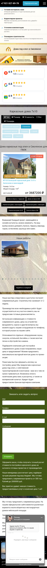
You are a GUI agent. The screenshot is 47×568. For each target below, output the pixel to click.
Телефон (5, 408)
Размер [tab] (16, 117)
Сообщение (6, 426)
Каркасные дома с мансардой (12, 204)
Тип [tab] (7, 117)
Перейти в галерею (23, 288)
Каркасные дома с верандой (35, 204)
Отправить (8, 457)
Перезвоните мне (31, 3)
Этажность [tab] (29, 117)
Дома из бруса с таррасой (15, 199)
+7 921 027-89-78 (10, 3)
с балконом (26, 126)
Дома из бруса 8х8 (34, 199)
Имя (3, 399)
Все (39, 117)
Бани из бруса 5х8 (32, 210)
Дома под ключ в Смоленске (27, 49)
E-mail (4, 417)
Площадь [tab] (10, 121)
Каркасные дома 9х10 (16, 210)
